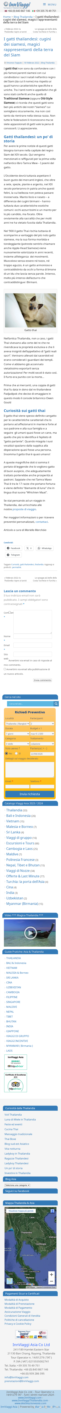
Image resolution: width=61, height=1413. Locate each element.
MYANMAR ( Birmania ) (19, 1046)
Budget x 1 (36, 728)
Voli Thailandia (13, 1114)
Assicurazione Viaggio (17, 1312)
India (10, 892)
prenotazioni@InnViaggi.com (22, 1381)
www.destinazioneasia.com (30, 1403)
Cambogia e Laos (19, 848)
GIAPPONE (12, 1031)
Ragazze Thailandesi (16, 1158)
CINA (9, 982)
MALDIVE (11, 1007)
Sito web (6, 656)
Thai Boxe (10, 1139)
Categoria (10, 738)
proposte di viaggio (24, 509)
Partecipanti (36, 718)
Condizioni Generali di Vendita (22, 1315)
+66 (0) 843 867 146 (19, 11)
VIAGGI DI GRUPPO (17, 1036)
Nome (6, 638)
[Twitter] (40, 1407)
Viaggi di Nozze (18, 870)
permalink (16, 567)
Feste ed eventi (13, 1124)
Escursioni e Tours (20, 843)
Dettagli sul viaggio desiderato (21, 758)
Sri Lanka (13, 832)
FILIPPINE (12, 997)
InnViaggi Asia (9, 1406)
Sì (20, 753)
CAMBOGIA (13, 992)
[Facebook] (34, 1407)
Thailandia (14, 810)
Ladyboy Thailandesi (16, 1163)
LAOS (9, 1050)
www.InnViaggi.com (29, 1397)
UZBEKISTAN (13, 987)
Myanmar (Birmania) (22, 903)
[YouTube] (51, 1407)
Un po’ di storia (14, 1168)
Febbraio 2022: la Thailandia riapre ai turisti (15, 30)
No (10, 753)
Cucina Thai (11, 1129)
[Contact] (57, 1407)
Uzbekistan (14, 898)
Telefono (35, 781)
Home (7, 17)
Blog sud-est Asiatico (17, 1144)
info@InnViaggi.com (16, 1377)
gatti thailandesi (27, 564)
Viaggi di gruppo (19, 837)
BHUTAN (11, 1021)
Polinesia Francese (20, 859)
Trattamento (36, 738)
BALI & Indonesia (16, 963)
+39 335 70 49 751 (46, 11)
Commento (6, 614)
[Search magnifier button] (56, 703)
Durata (9, 728)
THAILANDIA (13, 958)
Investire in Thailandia (17, 1173)
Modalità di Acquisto (17, 1299)
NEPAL (10, 1011)
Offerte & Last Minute (22, 876)
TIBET (9, 1016)
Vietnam (12, 821)
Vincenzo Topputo (14, 62)
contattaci (42, 522)
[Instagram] (45, 1407)
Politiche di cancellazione (19, 1320)
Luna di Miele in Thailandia (20, 1119)
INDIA (9, 1026)
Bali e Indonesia (18, 815)
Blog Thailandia (23, 17)
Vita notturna (12, 1148)
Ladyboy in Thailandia (17, 1153)
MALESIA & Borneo (17, 972)
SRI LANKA (12, 977)
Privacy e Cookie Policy (18, 1323)
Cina (9, 887)
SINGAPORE (13, 1002)
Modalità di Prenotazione (19, 1304)
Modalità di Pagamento (18, 1307)
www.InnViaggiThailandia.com (30, 1400)
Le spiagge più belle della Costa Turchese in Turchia (45, 30)
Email (6, 647)
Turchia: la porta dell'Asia (25, 881)
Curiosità (15, 564)
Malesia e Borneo (19, 826)
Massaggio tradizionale (18, 1134)
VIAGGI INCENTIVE (17, 1041)
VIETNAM (11, 968)
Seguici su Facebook (17, 1191)
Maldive (12, 854)
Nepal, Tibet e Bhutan (23, 865)
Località (9, 718)
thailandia (39, 564)
